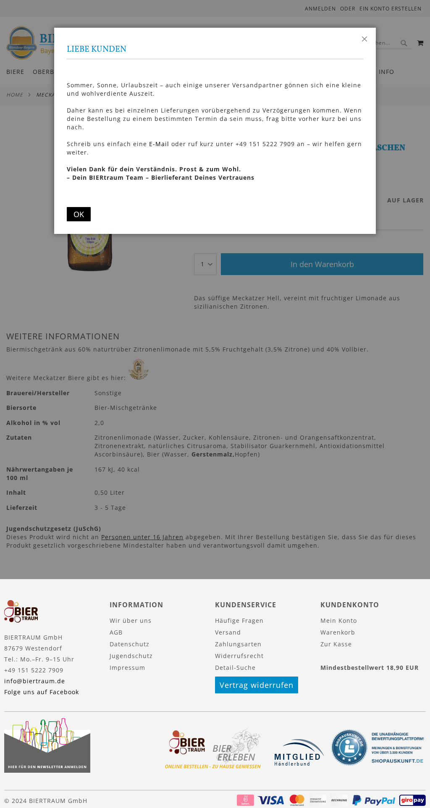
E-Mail (159, 144)
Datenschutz (129, 644)
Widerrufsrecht (239, 656)
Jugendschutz (131, 656)
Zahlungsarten (238, 644)
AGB (116, 632)
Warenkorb (337, 632)
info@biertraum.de (34, 681)
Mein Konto (338, 620)
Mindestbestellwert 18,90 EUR (369, 668)
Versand (228, 632)
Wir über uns (131, 620)
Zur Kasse (336, 644)
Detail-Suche (235, 668)
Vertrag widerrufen (257, 685)
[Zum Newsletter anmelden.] (47, 770)
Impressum (127, 668)
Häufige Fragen (239, 620)
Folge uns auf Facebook (41, 692)
